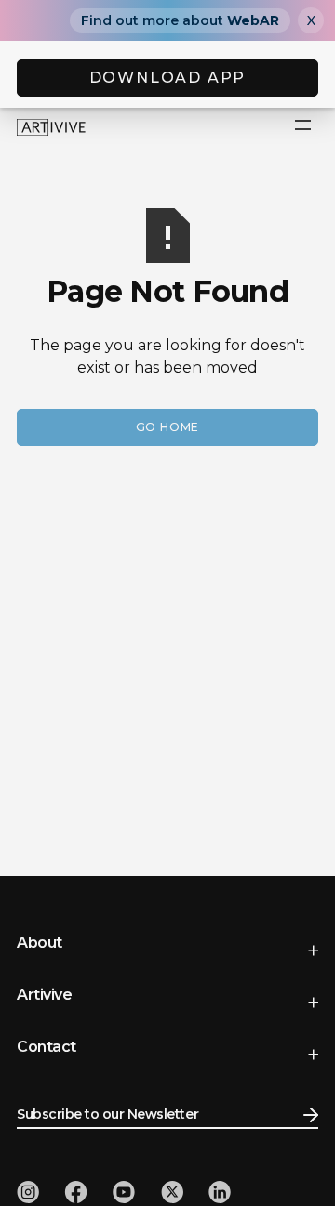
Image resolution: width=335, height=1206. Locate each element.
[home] (51, 126)
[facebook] (75, 1192)
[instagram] (28, 1192)
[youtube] (124, 1192)
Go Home (168, 427)
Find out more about (180, 20)
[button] (303, 126)
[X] (172, 1192)
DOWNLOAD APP (168, 77)
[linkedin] (219, 1192)
